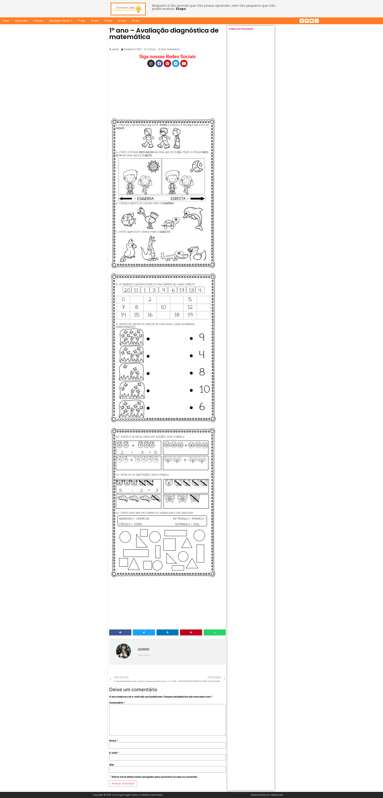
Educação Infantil (59, 20)
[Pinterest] (167, 63)
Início (6, 20)
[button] (120, 632)
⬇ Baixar (163, 193)
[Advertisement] (167, 91)
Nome (113, 740)
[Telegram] (175, 63)
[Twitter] (307, 21)
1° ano (81, 20)
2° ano (95, 20)
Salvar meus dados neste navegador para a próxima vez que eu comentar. (155, 777)
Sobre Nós (21, 20)
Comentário (117, 702)
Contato (38, 20)
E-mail (114, 752)
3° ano (108, 20)
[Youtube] (312, 21)
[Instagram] (316, 21)
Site (111, 764)
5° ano (135, 20)
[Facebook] (302, 21)
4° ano (122, 20)
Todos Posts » (144, 655)
